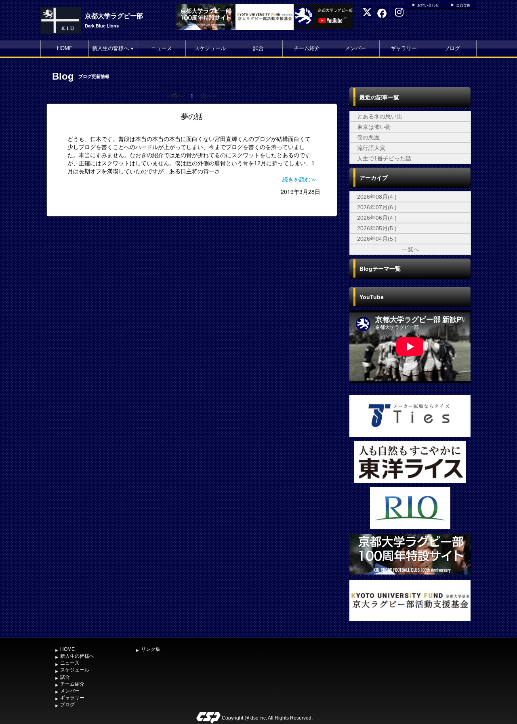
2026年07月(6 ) (377, 207)
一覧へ (410, 249)
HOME (65, 48)
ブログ (452, 48)
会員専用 (463, 5)
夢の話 (192, 117)
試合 (258, 48)
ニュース (161, 48)
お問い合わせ (428, 5)
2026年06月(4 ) (377, 218)
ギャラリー (404, 48)
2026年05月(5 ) (377, 228)
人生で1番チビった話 (384, 158)
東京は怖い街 (374, 127)
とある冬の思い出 (379, 116)
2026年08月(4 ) (377, 197)
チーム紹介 (307, 48)
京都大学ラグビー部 (114, 15)
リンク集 (150, 649)
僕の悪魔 (368, 137)
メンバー (355, 48)
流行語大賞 (371, 148)
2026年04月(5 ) (377, 239)
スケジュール (210, 48)
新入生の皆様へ (113, 48)
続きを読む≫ (299, 179)
